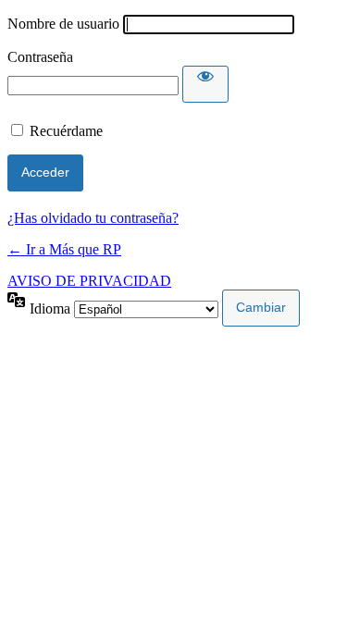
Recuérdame (66, 131)
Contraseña (40, 57)
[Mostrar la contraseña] (205, 84)
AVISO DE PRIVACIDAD (89, 281)
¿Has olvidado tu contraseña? (93, 218)
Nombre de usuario (63, 23)
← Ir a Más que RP (64, 249)
